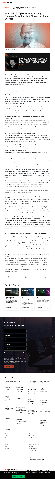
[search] (47, 2)
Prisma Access (19, 414)
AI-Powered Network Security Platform (12, 381)
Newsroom (7, 448)
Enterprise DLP (19, 412)
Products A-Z (31, 446)
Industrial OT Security (9, 416)
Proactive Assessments (44, 418)
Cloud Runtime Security (33, 393)
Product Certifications (33, 448)
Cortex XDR (30, 403)
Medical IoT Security (9, 413)
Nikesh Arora (39, 307)
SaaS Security (7, 418)
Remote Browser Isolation (21, 421)
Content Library (31, 437)
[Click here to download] (21, 50)
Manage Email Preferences (34, 444)
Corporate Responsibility (10, 439)
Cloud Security (31, 384)
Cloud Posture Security (32, 391)
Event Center (31, 442)
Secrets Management (44, 402)
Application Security (32, 389)
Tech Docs (31, 455)
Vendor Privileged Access (45, 411)
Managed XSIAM (31, 413)
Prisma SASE (18, 405)
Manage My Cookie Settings (19, 476)
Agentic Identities (43, 400)
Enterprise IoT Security (9, 411)
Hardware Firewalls (19, 387)
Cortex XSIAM (31, 401)
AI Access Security (8, 389)
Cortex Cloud (31, 387)
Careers (6, 435)
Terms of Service (11, 362)
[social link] (28, 470)
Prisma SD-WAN (19, 419)
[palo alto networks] (8, 3)
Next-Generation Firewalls (21, 385)
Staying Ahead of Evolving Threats (36, 276)
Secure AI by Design (9, 385)
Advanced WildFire (8, 402)
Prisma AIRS (7, 387)
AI (6, 276)
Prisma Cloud (31, 395)
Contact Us (7, 437)
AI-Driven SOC (31, 399)
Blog (29, 433)
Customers (7, 442)
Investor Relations (8, 444)
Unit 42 (30, 457)
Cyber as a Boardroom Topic (17, 276)
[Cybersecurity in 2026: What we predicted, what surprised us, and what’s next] (12, 299)
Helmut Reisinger (25, 307)
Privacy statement (19, 473)
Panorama (18, 398)
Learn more (22, 64)
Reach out (8, 366)
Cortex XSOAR (31, 405)
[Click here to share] (18, 49)
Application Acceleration (21, 407)
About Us (7, 433)
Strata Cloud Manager (20, 391)
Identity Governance (44, 394)
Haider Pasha (8, 307)
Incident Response (43, 420)
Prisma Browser (19, 417)
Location (6, 446)
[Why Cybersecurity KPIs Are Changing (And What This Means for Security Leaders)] (27, 299)
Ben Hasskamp (9, 49)
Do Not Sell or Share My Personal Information (37, 459)
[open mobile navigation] (50, 2)
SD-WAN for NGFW (20, 393)
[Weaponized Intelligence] (43, 299)
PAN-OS (17, 396)
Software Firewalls (19, 389)
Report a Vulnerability (33, 450)
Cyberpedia (31, 439)
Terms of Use (11, 359)
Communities (31, 435)
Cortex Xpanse (31, 408)
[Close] (52, 472)
